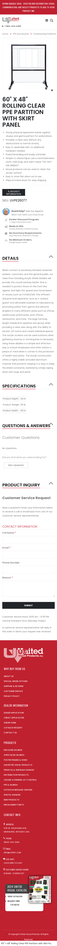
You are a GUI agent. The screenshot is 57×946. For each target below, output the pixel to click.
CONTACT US (10, 732)
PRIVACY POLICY (11, 696)
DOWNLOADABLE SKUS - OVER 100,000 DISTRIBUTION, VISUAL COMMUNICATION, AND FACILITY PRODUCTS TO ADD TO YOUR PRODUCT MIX (28, 7)
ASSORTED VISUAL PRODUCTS (18, 765)
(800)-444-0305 (19, 214)
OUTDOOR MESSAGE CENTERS (18, 790)
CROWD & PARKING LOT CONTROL (20, 780)
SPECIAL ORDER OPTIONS (16, 681)
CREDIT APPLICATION (14, 717)
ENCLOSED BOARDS (13, 750)
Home (5, 33)
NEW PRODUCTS (11, 799)
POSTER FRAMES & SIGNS (15, 760)
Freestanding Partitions (44, 33)
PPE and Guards (21, 33)
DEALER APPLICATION (14, 712)
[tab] (28, 257)
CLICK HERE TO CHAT (13, 863)
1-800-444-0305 (13, 26)
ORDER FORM (10, 722)
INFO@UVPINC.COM (12, 852)
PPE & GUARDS (11, 785)
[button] (52, 90)
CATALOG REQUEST (13, 727)
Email (40, 214)
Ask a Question (16, 465)
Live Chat (32, 214)
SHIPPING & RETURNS (14, 686)
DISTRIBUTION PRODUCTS (16, 775)
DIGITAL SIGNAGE (12, 795)
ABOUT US (9, 676)
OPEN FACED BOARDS (14, 755)
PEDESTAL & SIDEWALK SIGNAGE (19, 770)
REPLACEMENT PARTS (14, 804)
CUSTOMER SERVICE (13, 691)
